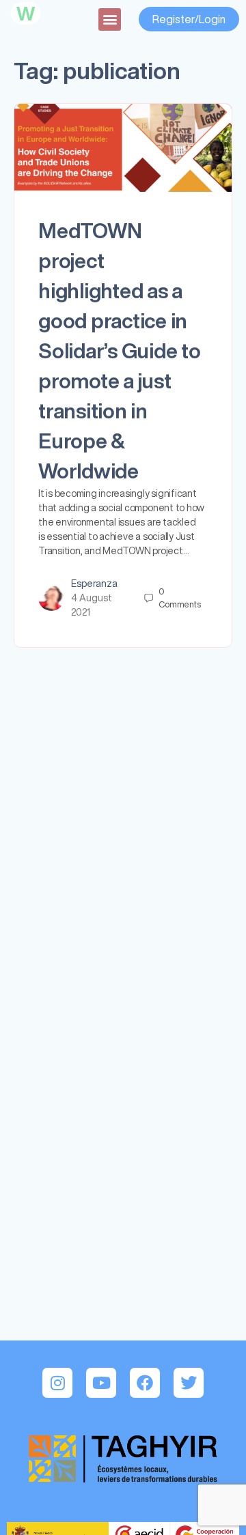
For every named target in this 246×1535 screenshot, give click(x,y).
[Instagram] (57, 1383)
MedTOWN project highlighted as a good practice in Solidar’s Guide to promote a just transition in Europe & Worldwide (119, 351)
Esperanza (94, 583)
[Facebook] (145, 1383)
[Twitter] (189, 1383)
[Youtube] (101, 1383)
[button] (109, 19)
